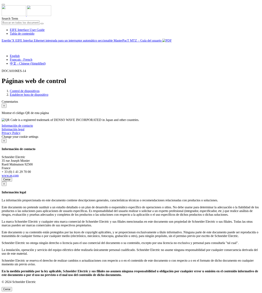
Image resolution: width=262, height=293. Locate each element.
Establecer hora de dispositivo (29, 94)
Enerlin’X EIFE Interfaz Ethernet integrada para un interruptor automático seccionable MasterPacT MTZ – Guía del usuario (82, 40)
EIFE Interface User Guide (27, 30)
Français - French (21, 59)
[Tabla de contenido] (3, 45)
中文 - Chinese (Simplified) (28, 63)
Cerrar (6, 179)
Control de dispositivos (25, 91)
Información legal (13, 129)
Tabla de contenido (22, 33)
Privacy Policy (11, 133)
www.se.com (10, 175)
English (15, 56)
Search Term (10, 18)
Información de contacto (17, 125)
